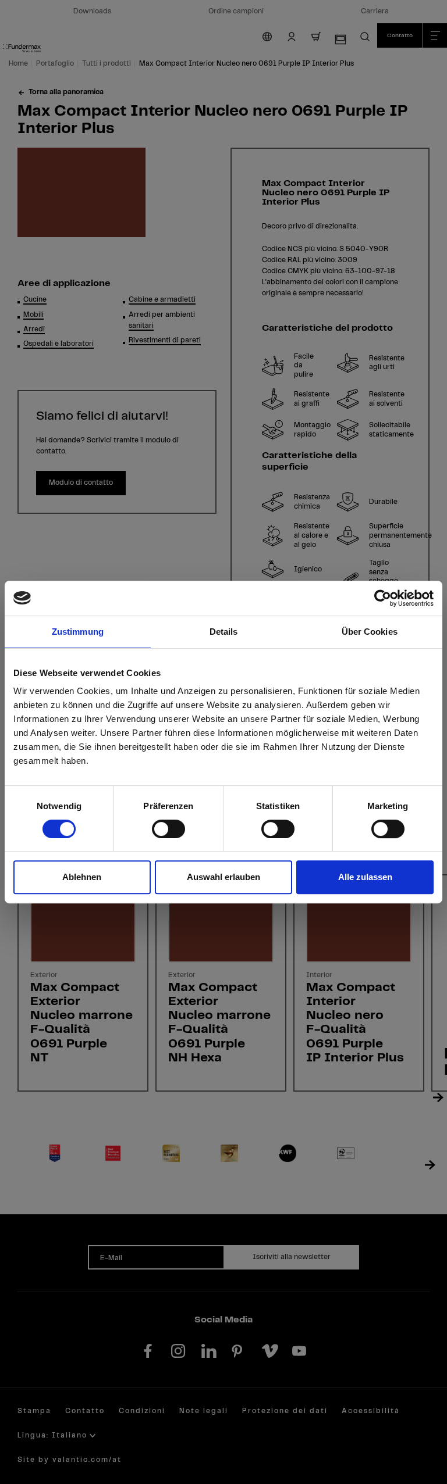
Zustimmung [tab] (78, 631)
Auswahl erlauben (223, 877)
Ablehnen (81, 877)
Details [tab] (224, 631)
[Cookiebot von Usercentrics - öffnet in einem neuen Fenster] (383, 598)
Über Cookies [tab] (370, 631)
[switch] (168, 829)
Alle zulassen (365, 877)
